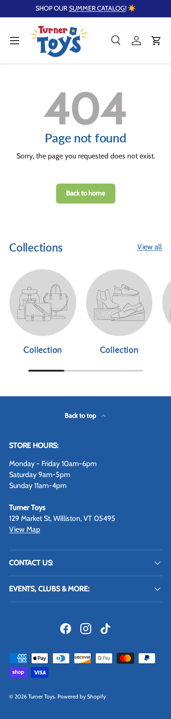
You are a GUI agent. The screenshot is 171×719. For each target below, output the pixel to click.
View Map (24, 529)
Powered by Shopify (81, 696)
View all (149, 246)
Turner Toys (41, 696)
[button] (156, 41)
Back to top (81, 415)
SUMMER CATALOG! (97, 8)
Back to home (85, 193)
